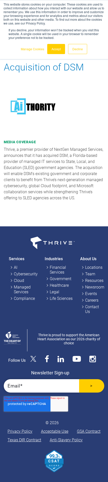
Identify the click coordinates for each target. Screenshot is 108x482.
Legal (54, 292)
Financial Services (58, 270)
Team (90, 274)
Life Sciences (61, 298)
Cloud (19, 280)
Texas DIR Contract (24, 440)
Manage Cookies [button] (32, 49)
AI (15, 267)
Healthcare (59, 285)
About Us (88, 258)
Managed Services (22, 289)
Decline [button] (77, 49)
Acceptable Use (54, 431)
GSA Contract (88, 431)
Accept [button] (56, 49)
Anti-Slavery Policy (66, 440)
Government (60, 278)
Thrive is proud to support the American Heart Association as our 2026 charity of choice (68, 339)
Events (91, 293)
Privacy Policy (20, 431)
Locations (93, 267)
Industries (54, 258)
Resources (94, 280)
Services (16, 258)
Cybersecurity (26, 274)
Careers (91, 300)
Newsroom (94, 287)
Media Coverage (20, 142)
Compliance (24, 298)
